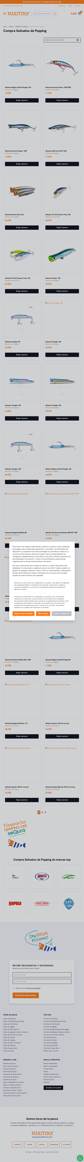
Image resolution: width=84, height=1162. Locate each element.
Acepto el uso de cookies (23, 613)
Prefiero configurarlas (61, 613)
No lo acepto (43, 613)
